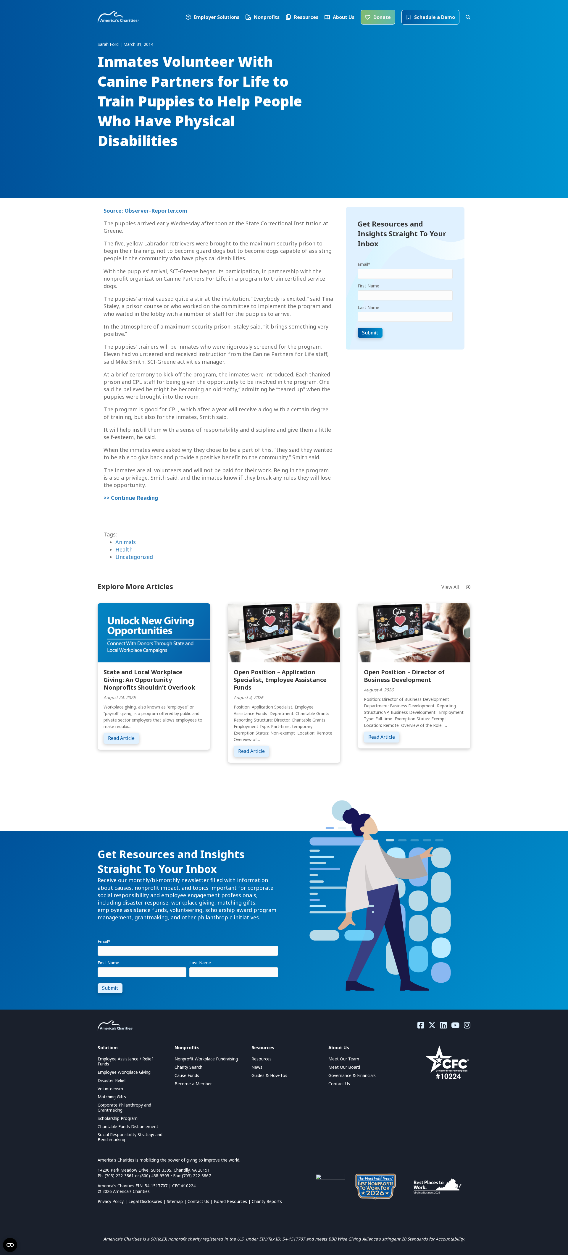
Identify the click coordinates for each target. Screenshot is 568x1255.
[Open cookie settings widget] (10, 1245)
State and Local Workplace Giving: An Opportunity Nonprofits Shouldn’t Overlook (149, 679)
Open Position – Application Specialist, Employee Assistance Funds (280, 679)
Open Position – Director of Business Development (404, 676)
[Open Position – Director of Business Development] (414, 632)
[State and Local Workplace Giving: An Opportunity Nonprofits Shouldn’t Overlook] (154, 632)
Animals (125, 542)
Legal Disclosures (145, 1201)
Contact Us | (201, 1201)
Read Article (123, 738)
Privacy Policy (111, 1201)
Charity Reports (267, 1201)
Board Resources (230, 1201)
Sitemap (175, 1201)
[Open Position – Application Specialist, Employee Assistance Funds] (284, 632)
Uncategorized (134, 556)
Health (124, 549)
